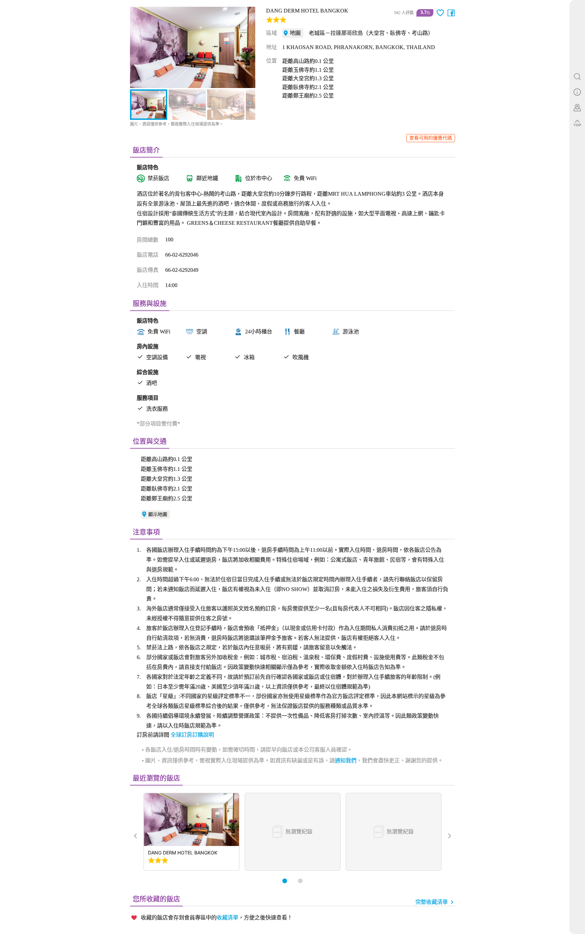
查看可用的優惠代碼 (430, 137)
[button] (138, 47)
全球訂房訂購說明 (192, 735)
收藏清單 (227, 917)
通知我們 (345, 760)
